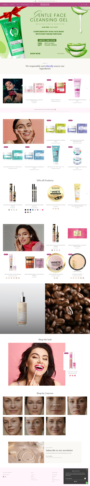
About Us (33, 478)
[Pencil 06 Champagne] (35, 209)
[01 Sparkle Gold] (9, 209)
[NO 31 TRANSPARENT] (73, 277)
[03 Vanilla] (58, 207)
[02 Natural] (56, 207)
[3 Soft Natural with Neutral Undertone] (14, 277)
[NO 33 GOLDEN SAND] (78, 277)
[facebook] (75, 481)
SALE (53, 481)
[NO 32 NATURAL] (76, 277)
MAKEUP (54, 476)
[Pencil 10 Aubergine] (25, 211)
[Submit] (85, 478)
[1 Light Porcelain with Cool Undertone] (6, 277)
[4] (85, 55)
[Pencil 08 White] (40, 209)
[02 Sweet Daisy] (72, 374)
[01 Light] (53, 207)
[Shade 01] (54, 277)
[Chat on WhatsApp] (87, 483)
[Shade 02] (57, 277)
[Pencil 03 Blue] (30, 209)
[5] (86, 55)
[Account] (84, 4)
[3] (83, 55)
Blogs (32, 476)
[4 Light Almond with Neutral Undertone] (16, 277)
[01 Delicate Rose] (70, 374)
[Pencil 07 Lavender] (37, 209)
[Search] (81, 4)
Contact (32, 474)
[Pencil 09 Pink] (42, 209)
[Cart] (86, 4)
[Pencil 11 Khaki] (28, 211)
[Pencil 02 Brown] (28, 209)
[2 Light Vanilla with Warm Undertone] (9, 277)
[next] (56, 1)
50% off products (55, 479)
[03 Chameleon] (14, 209)
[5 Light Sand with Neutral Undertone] (19, 277)
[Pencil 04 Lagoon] (33, 209)
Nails (53, 478)
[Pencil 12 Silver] (30, 211)
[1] (81, 55)
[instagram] (77, 481)
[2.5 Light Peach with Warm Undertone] (11, 277)
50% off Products (45, 179)
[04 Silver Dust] (16, 209)
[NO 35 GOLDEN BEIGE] (83, 277)
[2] (82, 55)
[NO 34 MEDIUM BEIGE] (81, 277)
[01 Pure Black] (25, 209)
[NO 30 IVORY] (71, 277)
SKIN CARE (54, 474)
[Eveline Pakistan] (45, 4)
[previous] (33, 1)
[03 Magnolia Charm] (75, 374)
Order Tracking (34, 479)
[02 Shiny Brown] (11, 209)
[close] (86, 469)
